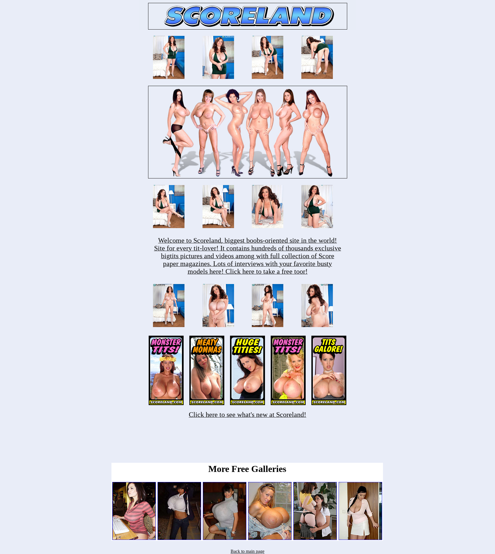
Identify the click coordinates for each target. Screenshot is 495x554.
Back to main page (247, 551)
